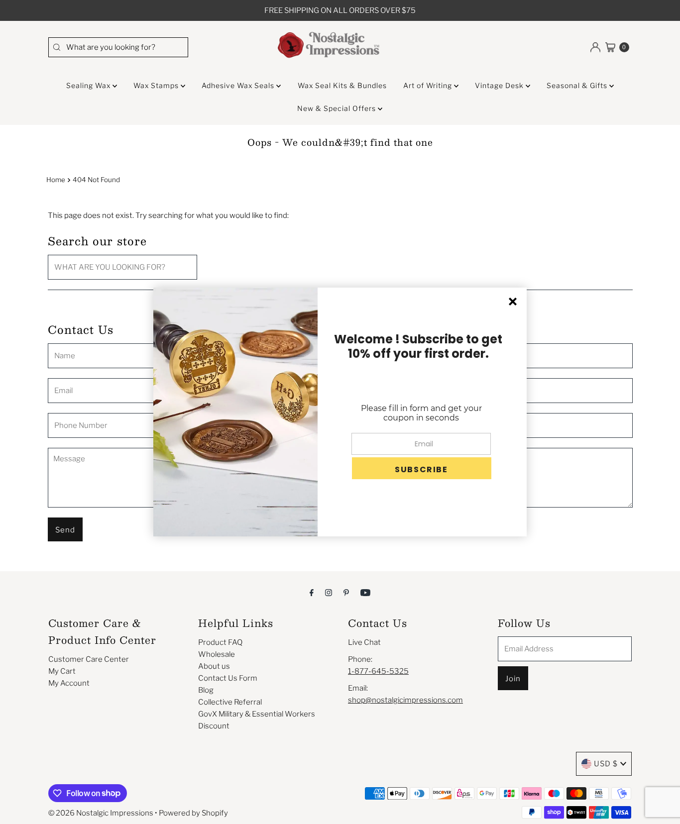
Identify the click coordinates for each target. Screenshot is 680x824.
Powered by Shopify (193, 813)
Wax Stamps (157, 85)
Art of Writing (428, 85)
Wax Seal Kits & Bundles (342, 85)
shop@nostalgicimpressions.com (405, 700)
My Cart (62, 671)
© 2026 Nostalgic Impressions (100, 813)
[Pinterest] (346, 592)
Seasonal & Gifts (578, 85)
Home (55, 180)
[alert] (340, 412)
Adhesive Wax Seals (239, 85)
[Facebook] (312, 592)
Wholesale (216, 654)
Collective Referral (230, 702)
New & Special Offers (337, 108)
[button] (421, 468)
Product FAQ (220, 642)
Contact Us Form (227, 678)
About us (214, 666)
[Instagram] (328, 592)
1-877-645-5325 (378, 671)
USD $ (606, 763)
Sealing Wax (89, 85)
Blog (206, 690)
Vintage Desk (500, 85)
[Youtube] (365, 592)
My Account (69, 683)
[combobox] (118, 47)
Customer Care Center (88, 659)
